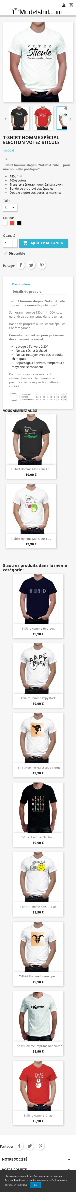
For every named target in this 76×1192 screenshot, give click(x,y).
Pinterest (42, 265)
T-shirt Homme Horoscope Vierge (38, 768)
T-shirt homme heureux (38, 628)
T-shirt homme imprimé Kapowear (38, 1046)
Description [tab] (21, 284)
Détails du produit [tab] (27, 291)
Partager (21, 265)
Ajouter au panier (43, 243)
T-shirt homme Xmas (38, 1115)
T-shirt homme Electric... (38, 837)
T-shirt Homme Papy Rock (38, 698)
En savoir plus (20, 1184)
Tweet (31, 265)
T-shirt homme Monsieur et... (31, 469)
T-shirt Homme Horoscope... (38, 976)
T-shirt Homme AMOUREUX (38, 907)
